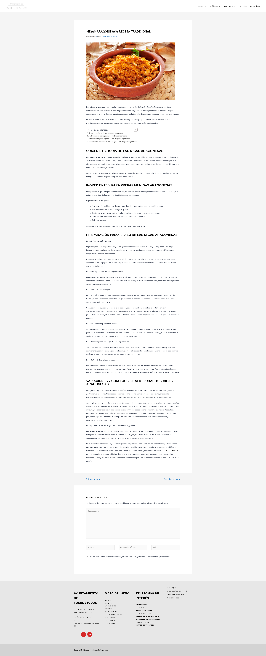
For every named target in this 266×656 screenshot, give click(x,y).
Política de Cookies (174, 598)
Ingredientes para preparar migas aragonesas (108, 136)
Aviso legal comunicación (177, 591)
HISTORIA (108, 603)
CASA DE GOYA (110, 620)
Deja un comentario (91, 36)
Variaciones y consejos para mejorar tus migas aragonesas (113, 142)
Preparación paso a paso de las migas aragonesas (109, 139)
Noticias (99, 36)
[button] (134, 130)
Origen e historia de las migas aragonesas (106, 133)
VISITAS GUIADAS (111, 612)
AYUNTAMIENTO (110, 606)
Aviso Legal (171, 587)
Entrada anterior (92, 479)
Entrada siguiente (173, 479)
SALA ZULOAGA (110, 617)
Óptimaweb (103, 650)
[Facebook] (83, 634)
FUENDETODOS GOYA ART (114, 614)
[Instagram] (89, 634)
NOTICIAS (108, 600)
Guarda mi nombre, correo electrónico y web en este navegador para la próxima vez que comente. (129, 557)
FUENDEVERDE (110, 623)
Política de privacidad (175, 594)
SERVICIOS (108, 609)
